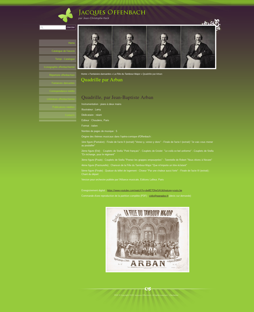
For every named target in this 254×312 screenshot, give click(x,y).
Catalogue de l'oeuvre (63, 51)
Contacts (70, 115)
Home (84, 74)
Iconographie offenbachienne (59, 67)
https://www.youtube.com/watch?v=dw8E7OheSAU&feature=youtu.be (144, 190)
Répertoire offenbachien (62, 75)
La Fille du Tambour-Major (127, 74)
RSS (116, 295)
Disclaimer (174, 295)
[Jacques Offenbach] (62, 15)
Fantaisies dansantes (100, 74)
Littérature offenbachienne (61, 99)
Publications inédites (63, 107)
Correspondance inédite (62, 91)
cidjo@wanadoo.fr (158, 195)
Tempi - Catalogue (65, 59)
